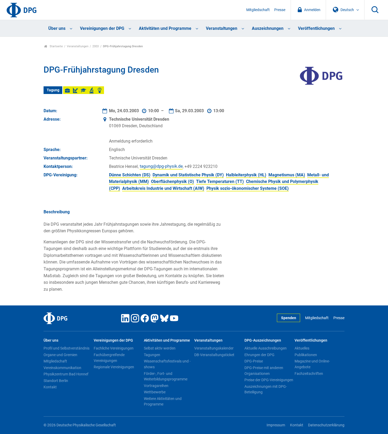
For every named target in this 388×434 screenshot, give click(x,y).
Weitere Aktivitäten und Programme (163, 402)
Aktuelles (302, 348)
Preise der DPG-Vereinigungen (268, 380)
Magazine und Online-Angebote (312, 364)
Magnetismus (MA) (286, 174)
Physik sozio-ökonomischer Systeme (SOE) (247, 188)
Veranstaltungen (221, 28)
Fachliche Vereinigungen (114, 348)
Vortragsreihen (156, 386)
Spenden (288, 318)
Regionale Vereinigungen (114, 367)
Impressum (276, 425)
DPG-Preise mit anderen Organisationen (263, 371)
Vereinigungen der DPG (102, 28)
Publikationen (306, 355)
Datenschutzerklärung (326, 425)
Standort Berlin (56, 381)
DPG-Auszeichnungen (262, 340)
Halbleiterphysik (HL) (246, 174)
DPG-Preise (253, 361)
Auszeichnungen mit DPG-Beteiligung (265, 389)
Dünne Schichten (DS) (129, 174)
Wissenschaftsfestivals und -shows (167, 364)
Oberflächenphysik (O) (172, 181)
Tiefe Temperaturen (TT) (220, 181)
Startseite (56, 46)
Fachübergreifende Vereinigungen (109, 358)
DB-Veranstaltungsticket (214, 355)
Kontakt (50, 387)
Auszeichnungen (267, 28)
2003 (95, 46)
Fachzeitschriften (309, 373)
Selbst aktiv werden (160, 348)
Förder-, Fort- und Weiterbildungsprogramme (165, 376)
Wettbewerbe (154, 392)
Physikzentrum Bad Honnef (66, 374)
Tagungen (152, 355)
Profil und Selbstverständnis (66, 348)
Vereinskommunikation (62, 368)
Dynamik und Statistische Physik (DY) (188, 174)
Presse (279, 10)
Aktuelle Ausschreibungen (265, 348)
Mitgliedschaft (258, 10)
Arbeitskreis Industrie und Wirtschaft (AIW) (163, 188)
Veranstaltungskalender (214, 348)
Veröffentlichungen (316, 28)
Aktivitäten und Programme (165, 28)
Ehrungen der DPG (259, 355)
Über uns (56, 28)
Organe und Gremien (60, 355)
